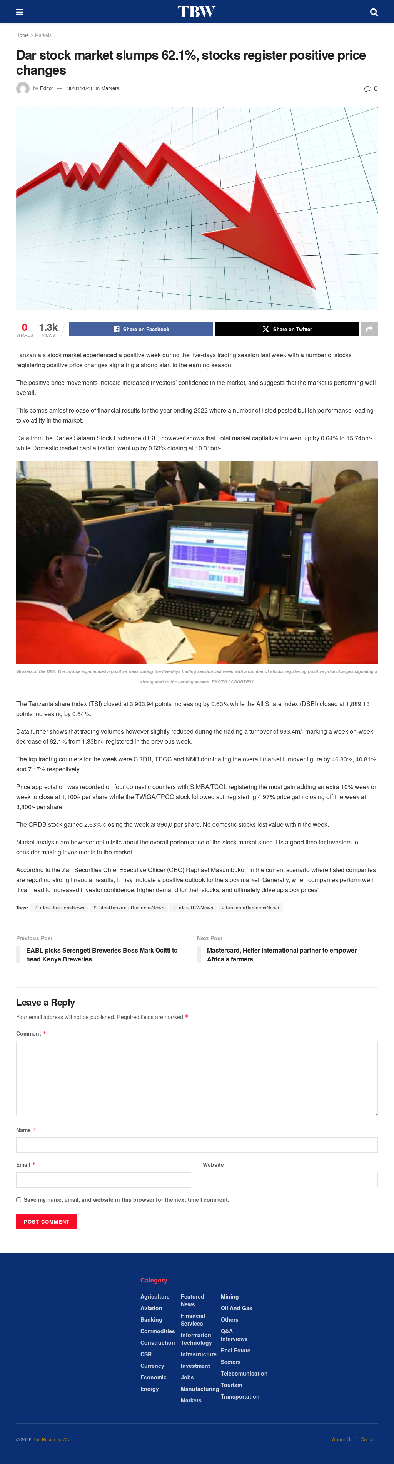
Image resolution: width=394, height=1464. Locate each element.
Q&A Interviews (234, 1334)
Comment (31, 1033)
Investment (195, 1365)
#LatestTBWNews (193, 907)
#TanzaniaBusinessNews (250, 907)
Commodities (157, 1331)
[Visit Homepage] (197, 11)
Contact (369, 1439)
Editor (46, 88)
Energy (149, 1388)
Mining (230, 1296)
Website (213, 1164)
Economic (153, 1377)
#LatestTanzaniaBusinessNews (129, 907)
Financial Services (193, 1319)
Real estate (235, 1350)
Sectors (231, 1362)
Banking (151, 1319)
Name (26, 1130)
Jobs (187, 1377)
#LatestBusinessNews (59, 907)
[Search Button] (374, 11)
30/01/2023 (79, 88)
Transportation (240, 1396)
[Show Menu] (19, 11)
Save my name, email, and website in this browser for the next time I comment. (126, 1199)
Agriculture (155, 1296)
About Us (342, 1439)
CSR (146, 1354)
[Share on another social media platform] (369, 329)
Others (230, 1319)
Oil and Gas (236, 1308)
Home (22, 35)
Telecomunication (244, 1373)
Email (26, 1164)
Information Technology (196, 1338)
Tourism (231, 1385)
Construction (157, 1342)
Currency (152, 1365)
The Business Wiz (51, 1439)
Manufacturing (200, 1388)
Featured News (192, 1300)
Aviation (151, 1308)
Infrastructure (199, 1354)
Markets (43, 35)
